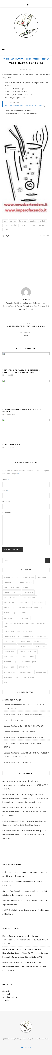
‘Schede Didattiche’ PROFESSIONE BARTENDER (23, 737)
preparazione (27, 652)
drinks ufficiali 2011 (30, 608)
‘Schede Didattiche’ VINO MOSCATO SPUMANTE (24, 714)
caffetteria (11, 592)
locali (24, 641)
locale (9, 641)
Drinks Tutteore (33, 59)
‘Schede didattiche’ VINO (14, 720)
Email (5, 490)
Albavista (6, 991)
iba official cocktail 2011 (18, 631)
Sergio (7, 235)
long (38, 641)
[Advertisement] (26, 261)
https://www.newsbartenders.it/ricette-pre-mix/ (24, 105)
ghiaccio (10, 618)
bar (5, 221)
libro (42, 636)
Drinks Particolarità (13, 59)
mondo (40, 646)
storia (9, 672)
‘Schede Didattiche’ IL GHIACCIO (17, 762)
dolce (39, 603)
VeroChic (6, 1000)
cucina (24, 603)
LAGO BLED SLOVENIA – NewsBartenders (22, 821)
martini (9, 646)
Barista (9, 582)
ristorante (29, 662)
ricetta (41, 225)
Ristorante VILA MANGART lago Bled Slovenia (21, 825)
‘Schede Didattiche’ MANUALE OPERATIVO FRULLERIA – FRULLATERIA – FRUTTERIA (26, 755)
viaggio (28, 677)
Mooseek (6, 994)
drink (5, 225)
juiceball (14, 225)
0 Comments (45, 235)
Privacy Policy (44, 1039)
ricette (10, 662)
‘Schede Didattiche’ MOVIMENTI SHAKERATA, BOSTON (23, 745)
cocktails (29, 598)
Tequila (45, 59)
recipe (33, 225)
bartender (22, 221)
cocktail (42, 221)
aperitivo (11, 577)
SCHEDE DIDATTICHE (11, 700)
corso (9, 603)
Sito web (6, 501)
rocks (6, 229)
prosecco (10, 657)
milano (25, 646)
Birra (27, 587)
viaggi (41, 672)
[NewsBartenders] (26, 25)
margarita (24, 225)
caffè (28, 592)
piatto (9, 652)
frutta (25, 613)
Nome (5, 479)
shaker (9, 667)
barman (13, 221)
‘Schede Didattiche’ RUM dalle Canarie (19, 731)
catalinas (33, 221)
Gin (25, 618)
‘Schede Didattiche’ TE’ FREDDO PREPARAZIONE (24, 726)
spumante (25, 667)
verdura (26, 672)
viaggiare (11, 677)
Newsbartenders (9, 997)
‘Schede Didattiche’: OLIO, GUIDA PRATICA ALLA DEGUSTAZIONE (24, 706)
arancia (28, 577)
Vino (8, 682)
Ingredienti (11, 636)
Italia (28, 636)
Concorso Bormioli (12, 445)
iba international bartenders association (24, 624)
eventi (9, 613)
